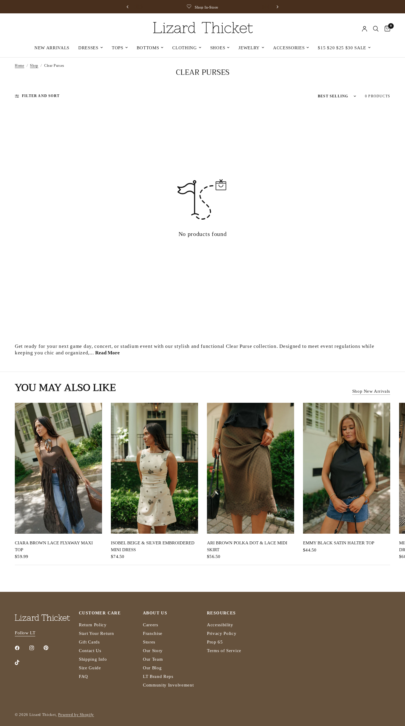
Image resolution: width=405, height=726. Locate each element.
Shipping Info (93, 659)
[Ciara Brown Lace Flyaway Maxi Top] (58, 468)
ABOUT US (155, 613)
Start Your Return (96, 633)
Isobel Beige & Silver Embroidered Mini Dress (152, 546)
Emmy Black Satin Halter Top (338, 542)
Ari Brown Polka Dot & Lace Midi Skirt (247, 546)
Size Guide (90, 667)
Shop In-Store (206, 7)
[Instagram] (35, 647)
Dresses (88, 47)
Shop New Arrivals (371, 391)
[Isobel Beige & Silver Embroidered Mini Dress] (154, 468)
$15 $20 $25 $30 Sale (342, 47)
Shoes (217, 47)
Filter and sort (41, 96)
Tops (117, 47)
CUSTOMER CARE (100, 613)
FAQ (83, 676)
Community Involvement (168, 685)
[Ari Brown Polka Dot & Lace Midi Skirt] (250, 468)
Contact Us (90, 650)
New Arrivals (51, 47)
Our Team (153, 659)
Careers (150, 624)
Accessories (288, 47)
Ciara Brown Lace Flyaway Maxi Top (54, 546)
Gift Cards (89, 642)
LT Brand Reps (158, 676)
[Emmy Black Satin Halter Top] (346, 468)
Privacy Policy (222, 633)
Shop (34, 66)
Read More (107, 352)
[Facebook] (21, 647)
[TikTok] (21, 662)
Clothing (184, 47)
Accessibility (220, 624)
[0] (386, 28)
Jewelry (249, 47)
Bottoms (148, 47)
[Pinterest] (50, 647)
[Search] (376, 28)
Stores (149, 642)
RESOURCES (221, 613)
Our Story (153, 650)
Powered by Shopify (76, 714)
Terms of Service (224, 650)
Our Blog (152, 667)
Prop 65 (215, 642)
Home (19, 66)
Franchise (152, 633)
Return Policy (93, 624)
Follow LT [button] (25, 632)
